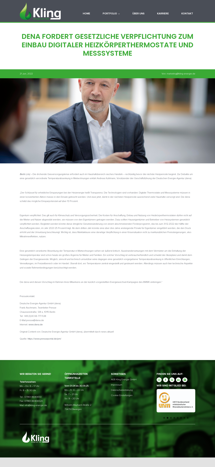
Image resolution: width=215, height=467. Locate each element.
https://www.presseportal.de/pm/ (44, 338)
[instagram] (159, 379)
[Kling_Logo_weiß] (40, 3)
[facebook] (165, 379)
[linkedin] (178, 379)
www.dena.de (36, 324)
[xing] (184, 379)
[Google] (172, 379)
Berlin (22, 174)
